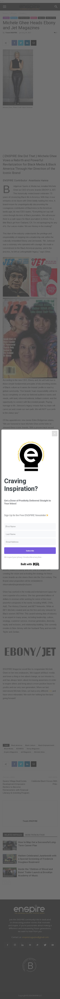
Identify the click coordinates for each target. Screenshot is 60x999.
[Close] (54, 433)
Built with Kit (30, 564)
